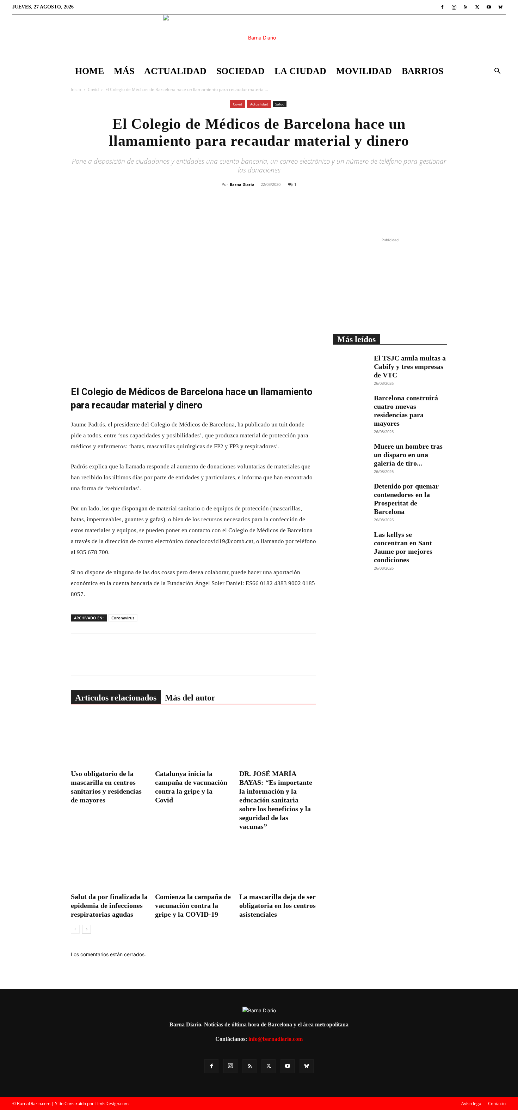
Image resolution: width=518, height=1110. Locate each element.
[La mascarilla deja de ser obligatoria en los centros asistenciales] (277, 863)
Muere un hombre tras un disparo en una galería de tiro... (408, 454)
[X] (477, 7)
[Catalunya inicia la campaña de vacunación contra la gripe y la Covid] (193, 740)
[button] (497, 71)
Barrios (422, 71)
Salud (279, 104)
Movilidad (364, 71)
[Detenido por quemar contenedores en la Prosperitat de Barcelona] (350, 494)
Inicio (76, 89)
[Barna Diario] (259, 38)
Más (124, 71)
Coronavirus (122, 617)
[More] (312, 213)
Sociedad (240, 71)
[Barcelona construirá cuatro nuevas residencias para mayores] (350, 406)
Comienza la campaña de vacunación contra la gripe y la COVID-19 (193, 905)
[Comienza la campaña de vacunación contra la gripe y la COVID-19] (193, 863)
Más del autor (190, 697)
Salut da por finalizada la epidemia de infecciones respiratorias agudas (109, 905)
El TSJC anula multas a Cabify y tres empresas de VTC (410, 366)
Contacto (497, 1103)
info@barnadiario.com (275, 1039)
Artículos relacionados (115, 697)
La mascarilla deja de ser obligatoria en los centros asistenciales (277, 905)
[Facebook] (442, 7)
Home (89, 71)
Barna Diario (242, 184)
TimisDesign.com (112, 1103)
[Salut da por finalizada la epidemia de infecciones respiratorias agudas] (109, 863)
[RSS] (465, 7)
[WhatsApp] (280, 213)
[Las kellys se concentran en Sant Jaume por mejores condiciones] (350, 542)
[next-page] (86, 929)
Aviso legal (471, 1103)
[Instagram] (454, 7)
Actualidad (175, 71)
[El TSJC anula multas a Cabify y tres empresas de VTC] (350, 366)
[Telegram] (296, 213)
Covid (93, 89)
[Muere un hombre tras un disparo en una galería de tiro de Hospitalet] (350, 454)
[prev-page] (75, 929)
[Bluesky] (500, 7)
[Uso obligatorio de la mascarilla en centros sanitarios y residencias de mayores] (109, 740)
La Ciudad (300, 71)
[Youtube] (488, 7)
